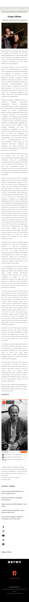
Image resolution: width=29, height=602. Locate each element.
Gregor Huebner (13, 587)
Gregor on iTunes (6, 552)
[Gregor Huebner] (14, 11)
